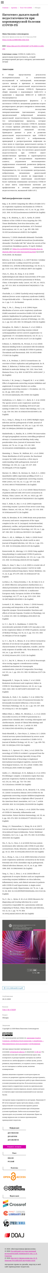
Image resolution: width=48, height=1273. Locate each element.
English (11, 1158)
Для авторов (12, 1136)
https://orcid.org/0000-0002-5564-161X (15, 40)
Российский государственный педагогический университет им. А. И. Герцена (21, 1253)
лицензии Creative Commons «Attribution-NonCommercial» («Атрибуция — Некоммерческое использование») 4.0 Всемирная (23, 1041)
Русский (11, 1161)
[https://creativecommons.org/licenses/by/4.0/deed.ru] (14, 1192)
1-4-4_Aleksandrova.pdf (14, 988)
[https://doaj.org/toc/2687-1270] (14, 1239)
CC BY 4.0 (37, 1052)
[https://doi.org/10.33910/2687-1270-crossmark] (14, 1207)
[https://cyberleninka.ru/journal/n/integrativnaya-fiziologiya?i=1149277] (14, 1227)
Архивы (14, 8)
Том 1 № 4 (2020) (26, 8)
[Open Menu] (2, 2)
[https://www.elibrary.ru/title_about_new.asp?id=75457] (14, 1216)
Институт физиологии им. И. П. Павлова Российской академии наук (21, 1259)
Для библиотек (13, 1140)
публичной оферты (17, 1052)
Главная (5, 8)
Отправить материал (14, 1147)
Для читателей (13, 1133)
